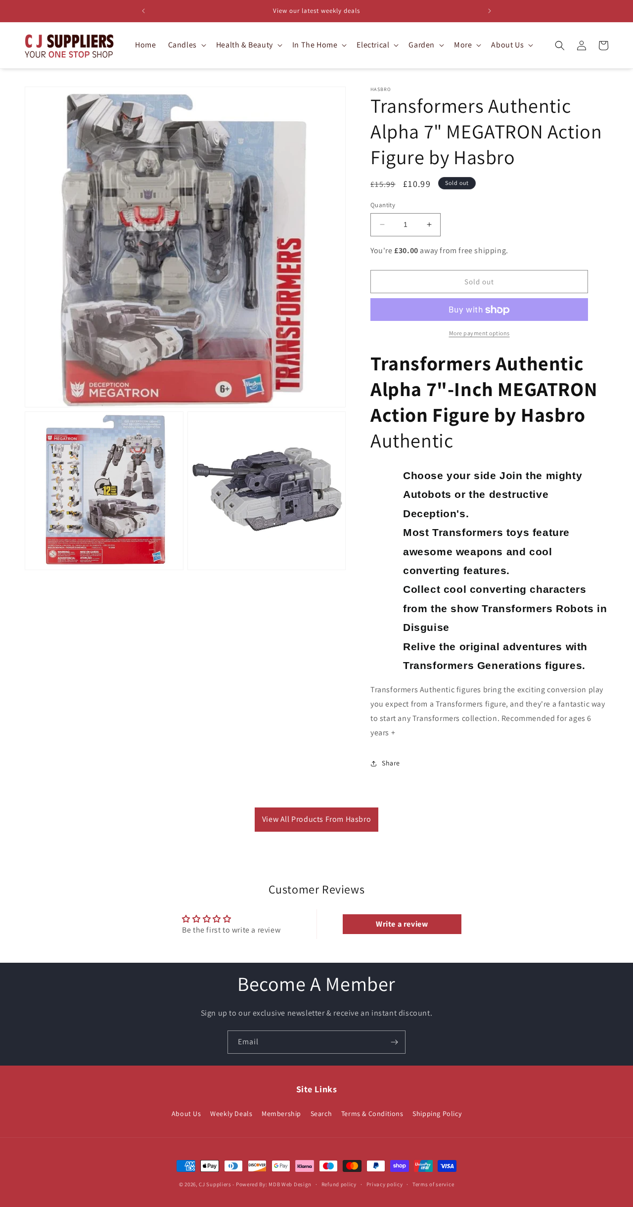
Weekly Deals (231, 1113)
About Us (186, 1113)
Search (321, 1113)
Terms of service (433, 1183)
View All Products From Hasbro (316, 819)
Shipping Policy (436, 1113)
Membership (281, 1113)
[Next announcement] (489, 11)
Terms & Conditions (372, 1113)
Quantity (382, 205)
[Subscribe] (394, 1042)
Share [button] (391, 763)
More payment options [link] (479, 333)
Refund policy (339, 1183)
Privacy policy (384, 1183)
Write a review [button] (402, 924)
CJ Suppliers (215, 1184)
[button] (186, 45)
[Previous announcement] (143, 11)
